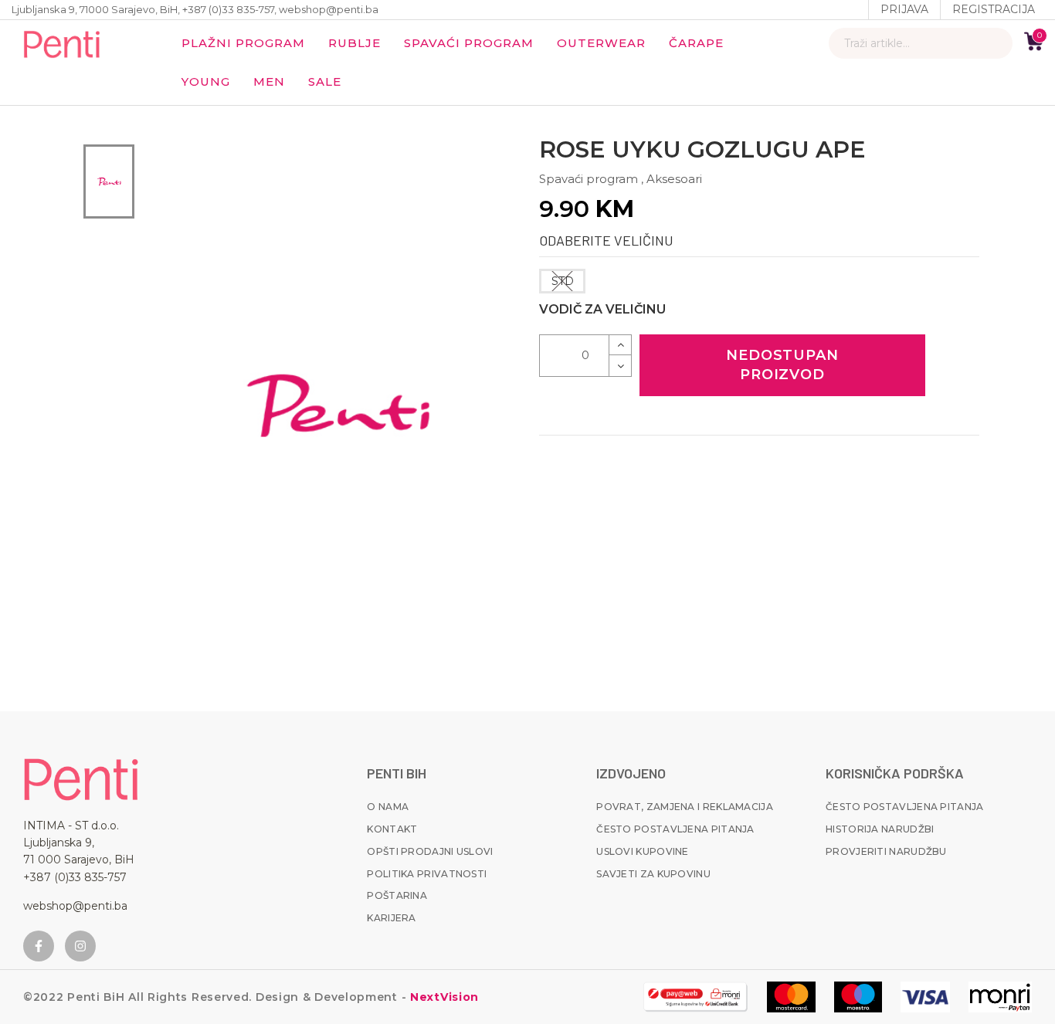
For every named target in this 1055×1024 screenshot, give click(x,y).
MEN (269, 81)
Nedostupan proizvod (782, 365)
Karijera (391, 918)
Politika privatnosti (427, 874)
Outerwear (601, 43)
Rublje (354, 43)
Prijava (904, 9)
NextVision (442, 997)
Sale (324, 81)
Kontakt (392, 829)
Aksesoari (674, 178)
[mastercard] (791, 997)
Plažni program (243, 43)
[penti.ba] (61, 43)
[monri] (695, 997)
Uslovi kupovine (642, 851)
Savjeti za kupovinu (653, 874)
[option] (108, 181)
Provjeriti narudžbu (886, 851)
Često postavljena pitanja (675, 829)
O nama (388, 806)
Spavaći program (469, 43)
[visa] (925, 997)
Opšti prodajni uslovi (430, 851)
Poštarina (397, 895)
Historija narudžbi (880, 829)
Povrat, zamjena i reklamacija (684, 806)
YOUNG (205, 81)
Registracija (993, 9)
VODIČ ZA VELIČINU (602, 309)
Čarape (696, 43)
